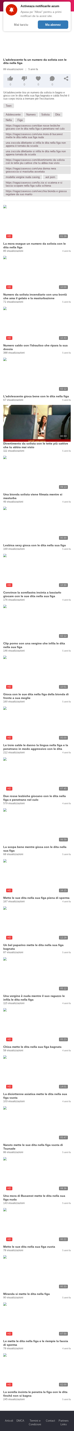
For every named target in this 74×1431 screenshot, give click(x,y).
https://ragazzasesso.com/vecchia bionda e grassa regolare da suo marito (36, 193)
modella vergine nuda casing (23, 177)
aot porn (50, 177)
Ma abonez (53, 24)
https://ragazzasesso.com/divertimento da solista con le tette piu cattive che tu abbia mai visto (35, 161)
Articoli (9, 1420)
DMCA (20, 1420)
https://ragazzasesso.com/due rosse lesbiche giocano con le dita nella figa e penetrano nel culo (35, 127)
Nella (9, 120)
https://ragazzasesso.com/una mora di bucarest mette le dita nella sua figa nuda (34, 136)
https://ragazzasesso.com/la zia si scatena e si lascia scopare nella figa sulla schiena (34, 184)
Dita (57, 114)
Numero (31, 114)
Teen (9, 105)
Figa (20, 120)
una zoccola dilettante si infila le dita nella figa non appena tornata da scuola (36, 153)
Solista (45, 114)
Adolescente (13, 114)
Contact (50, 1420)
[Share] (66, 78)
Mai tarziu (21, 24)
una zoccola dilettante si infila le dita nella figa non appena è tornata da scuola (36, 144)
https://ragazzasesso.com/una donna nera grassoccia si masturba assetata (31, 170)
